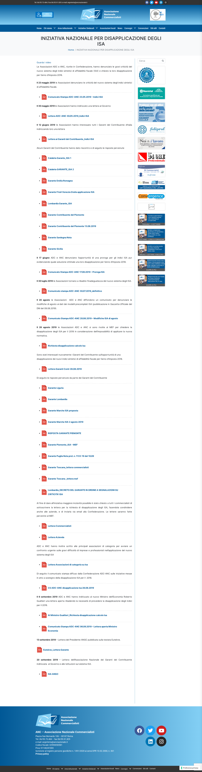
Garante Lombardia (57, 399)
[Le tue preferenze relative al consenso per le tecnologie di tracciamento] (189, 768)
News (120, 28)
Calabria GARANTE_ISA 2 (61, 169)
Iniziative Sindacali (86, 28)
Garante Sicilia (55, 249)
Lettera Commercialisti (59, 526)
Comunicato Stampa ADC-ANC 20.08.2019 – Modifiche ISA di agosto (83, 318)
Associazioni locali (107, 28)
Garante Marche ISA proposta (63, 410)
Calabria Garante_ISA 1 (59, 158)
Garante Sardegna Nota (60, 237)
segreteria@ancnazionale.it (77, 2)
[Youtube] (156, 2)
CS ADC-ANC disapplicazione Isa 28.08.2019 (71, 588)
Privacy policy (42, 754)
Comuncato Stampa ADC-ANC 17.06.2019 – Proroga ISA (76, 272)
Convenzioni (143, 28)
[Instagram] (166, 2)
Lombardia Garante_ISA (60, 203)
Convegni (128, 28)
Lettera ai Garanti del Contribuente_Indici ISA (71, 139)
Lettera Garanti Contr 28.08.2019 (65, 369)
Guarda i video (44, 62)
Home (39, 28)
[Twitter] (151, 2)
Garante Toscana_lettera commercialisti (68, 467)
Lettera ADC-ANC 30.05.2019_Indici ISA (68, 116)
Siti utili (153, 28)
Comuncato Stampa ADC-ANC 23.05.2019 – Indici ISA (75, 97)
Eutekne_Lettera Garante (56, 649)
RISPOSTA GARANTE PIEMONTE (64, 433)
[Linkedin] (161, 2)
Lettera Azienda (56, 537)
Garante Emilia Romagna (60, 180)
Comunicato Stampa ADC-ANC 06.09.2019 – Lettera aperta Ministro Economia (82, 628)
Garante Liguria (55, 388)
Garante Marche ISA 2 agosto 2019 (65, 422)
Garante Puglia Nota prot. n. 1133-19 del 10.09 (71, 456)
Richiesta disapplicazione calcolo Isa (66, 345)
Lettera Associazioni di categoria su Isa (68, 564)
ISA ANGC (53, 674)
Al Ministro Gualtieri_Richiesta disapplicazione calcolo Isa (77, 615)
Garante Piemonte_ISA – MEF (63, 444)
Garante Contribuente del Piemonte (66, 215)
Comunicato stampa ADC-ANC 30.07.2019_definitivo (75, 291)
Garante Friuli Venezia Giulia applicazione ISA (71, 192)
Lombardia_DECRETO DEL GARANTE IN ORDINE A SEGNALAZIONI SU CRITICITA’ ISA (83, 492)
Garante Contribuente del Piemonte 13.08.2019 (72, 226)
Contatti (162, 28)
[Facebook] (147, 2)
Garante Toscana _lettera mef (63, 478)
